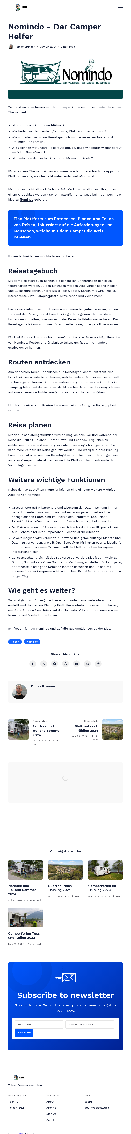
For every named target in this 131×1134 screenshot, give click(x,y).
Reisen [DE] (16, 1107)
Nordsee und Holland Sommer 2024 (22, 890)
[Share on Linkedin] (76, 663)
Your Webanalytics (97, 1107)
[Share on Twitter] (43, 663)
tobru (88, 1101)
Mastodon (35, 615)
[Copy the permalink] (98, 663)
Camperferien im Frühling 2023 (102, 888)
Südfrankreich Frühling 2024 (60, 888)
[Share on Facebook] (32, 663)
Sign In (50, 1120)
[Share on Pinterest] (54, 663)
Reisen (15, 641)
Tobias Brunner (25, 46)
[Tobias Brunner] (11, 46)
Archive (51, 1107)
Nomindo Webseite (77, 610)
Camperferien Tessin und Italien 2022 (25, 935)
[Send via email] (87, 663)
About (50, 1101)
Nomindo (32, 641)
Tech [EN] (14, 1101)
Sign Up (51, 1113)
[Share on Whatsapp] (65, 663)
